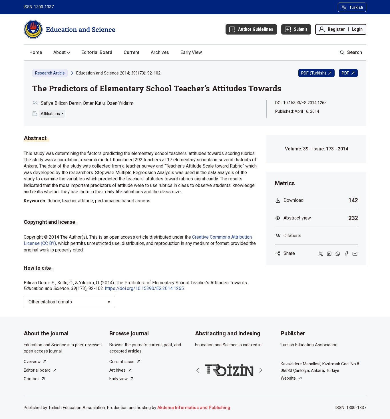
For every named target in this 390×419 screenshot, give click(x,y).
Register (336, 29)
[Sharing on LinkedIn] (329, 253)
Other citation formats (50, 302)
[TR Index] (229, 370)
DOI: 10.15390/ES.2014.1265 (301, 102)
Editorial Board (96, 52)
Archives (160, 52)
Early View (191, 52)
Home (35, 52)
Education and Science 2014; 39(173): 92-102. (118, 73)
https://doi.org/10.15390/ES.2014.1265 (144, 288)
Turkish (356, 7)
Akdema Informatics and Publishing (193, 407)
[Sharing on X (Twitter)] (320, 253)
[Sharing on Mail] (355, 253)
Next (260, 370)
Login (357, 29)
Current (131, 52)
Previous (198, 370)
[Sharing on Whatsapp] (338, 253)
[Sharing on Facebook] (346, 253)
